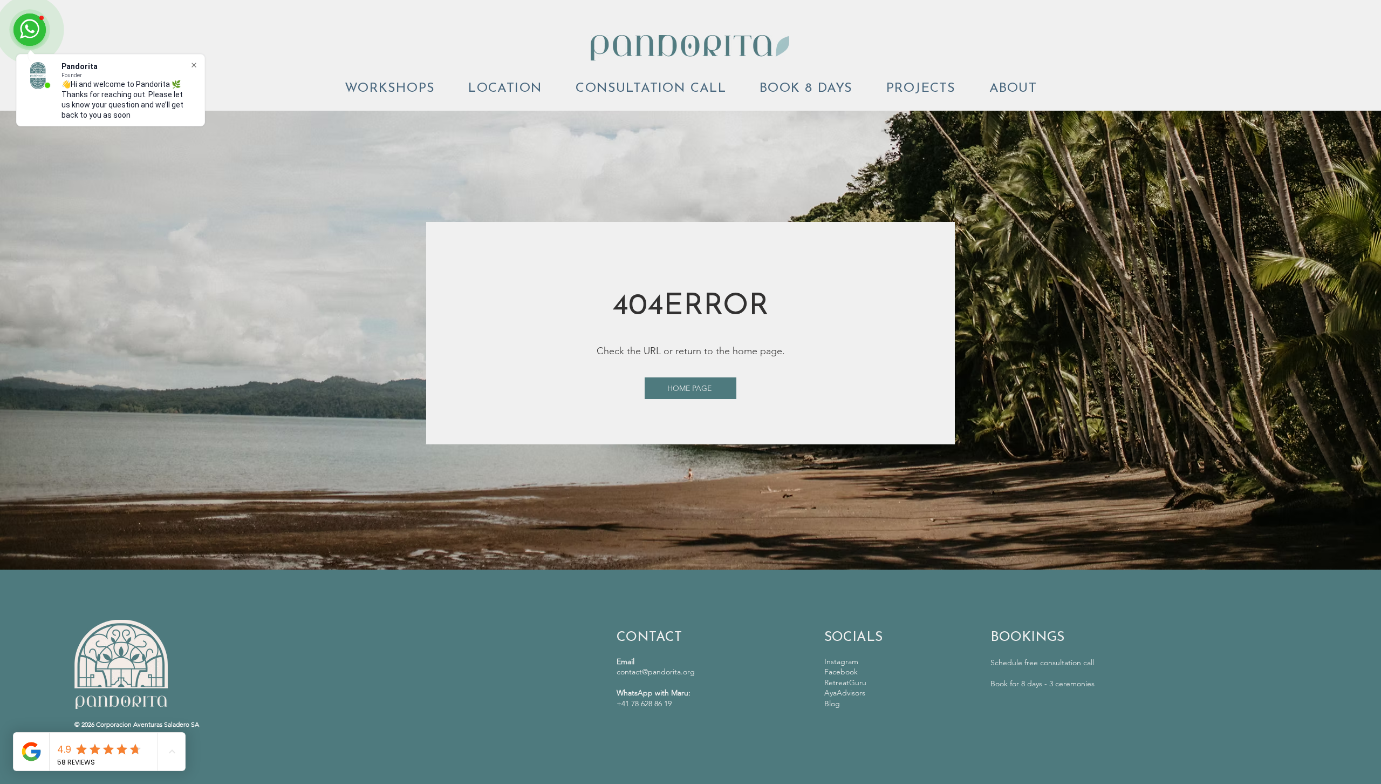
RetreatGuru (845, 682)
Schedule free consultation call (1042, 662)
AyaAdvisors (844, 693)
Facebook (841, 672)
